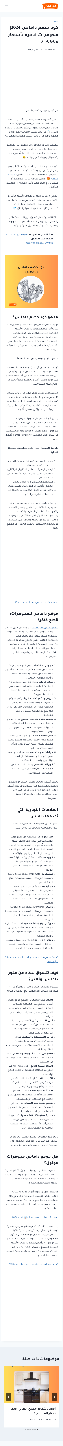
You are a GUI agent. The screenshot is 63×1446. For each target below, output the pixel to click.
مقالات (55, 22)
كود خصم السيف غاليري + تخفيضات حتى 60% (33, 1264)
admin (48, 50)
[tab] (37, 1429)
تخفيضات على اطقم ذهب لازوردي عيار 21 (36, 602)
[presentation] (31, 1384)
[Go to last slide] (54, 1397)
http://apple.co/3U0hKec (39, 243)
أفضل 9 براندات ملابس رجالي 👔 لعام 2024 (35, 1217)
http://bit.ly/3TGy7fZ (17, 235)
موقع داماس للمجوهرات (45, 628)
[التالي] (8, 1397)
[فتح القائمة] (6, 6)
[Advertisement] (31, 82)
